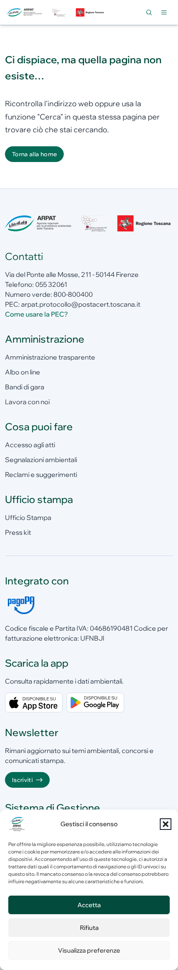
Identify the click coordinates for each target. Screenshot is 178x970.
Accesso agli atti (30, 445)
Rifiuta (89, 928)
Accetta (89, 905)
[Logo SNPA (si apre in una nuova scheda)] (58, 12)
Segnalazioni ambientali (41, 459)
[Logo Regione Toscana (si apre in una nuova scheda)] (91, 12)
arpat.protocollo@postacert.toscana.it (80, 304)
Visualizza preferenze (89, 950)
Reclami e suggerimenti (41, 474)
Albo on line (22, 372)
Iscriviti (22, 780)
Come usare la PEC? (36, 314)
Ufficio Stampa (28, 517)
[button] (165, 824)
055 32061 (51, 284)
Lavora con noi (27, 402)
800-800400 (73, 294)
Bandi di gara (24, 387)
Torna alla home (34, 154)
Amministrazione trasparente (50, 357)
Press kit (18, 532)
